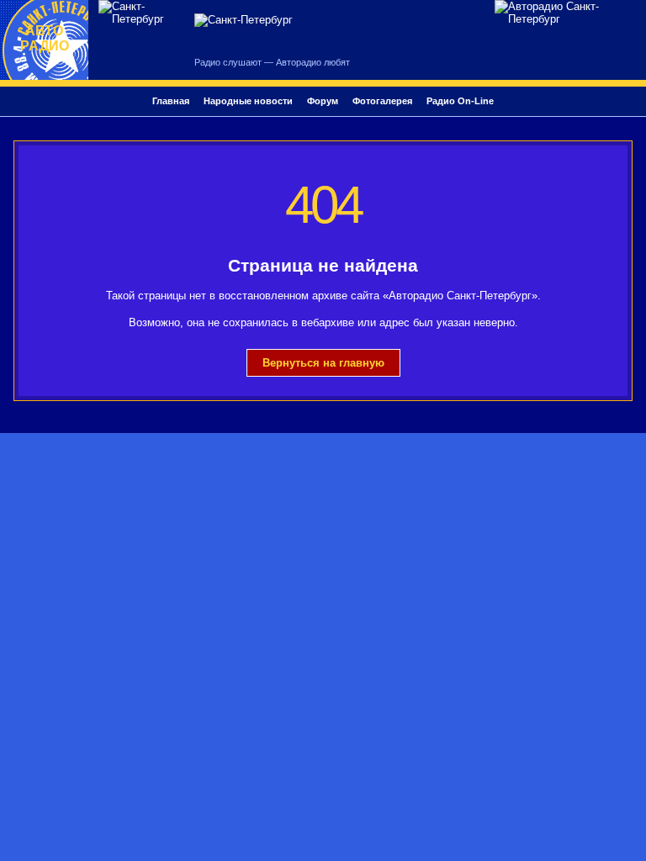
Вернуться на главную (323, 363)
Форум (322, 101)
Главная (170, 101)
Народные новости (248, 101)
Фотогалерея (382, 101)
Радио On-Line (460, 101)
